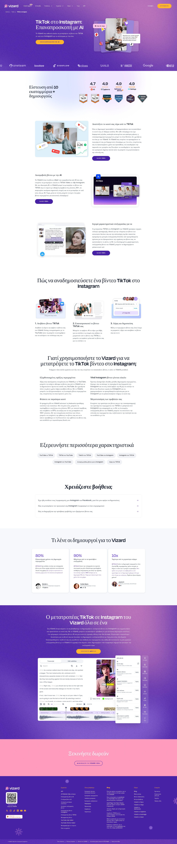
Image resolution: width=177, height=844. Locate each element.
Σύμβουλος (88, 809)
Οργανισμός (88, 811)
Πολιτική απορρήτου (71, 841)
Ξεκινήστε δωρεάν (88, 651)
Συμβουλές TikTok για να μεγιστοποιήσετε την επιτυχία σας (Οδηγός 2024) (116, 815)
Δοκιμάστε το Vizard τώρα (88, 763)
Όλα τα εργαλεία (65, 828)
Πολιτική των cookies (82, 841)
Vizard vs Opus (139, 802)
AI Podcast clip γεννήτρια (68, 794)
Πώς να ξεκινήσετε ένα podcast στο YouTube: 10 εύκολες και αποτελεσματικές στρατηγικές (115, 799)
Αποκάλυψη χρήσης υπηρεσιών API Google (99, 841)
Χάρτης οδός (158, 801)
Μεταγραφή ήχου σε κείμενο (68, 825)
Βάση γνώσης (137, 794)
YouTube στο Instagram (105, 455)
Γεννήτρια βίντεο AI (66, 799)
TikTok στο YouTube (66, 455)
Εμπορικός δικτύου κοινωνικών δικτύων (90, 792)
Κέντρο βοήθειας (138, 799)
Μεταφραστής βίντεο (66, 817)
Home (7, 12)
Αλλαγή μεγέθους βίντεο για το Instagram (90, 462)
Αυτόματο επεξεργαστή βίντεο (67, 807)
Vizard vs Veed (138, 817)
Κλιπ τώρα (101, 158)
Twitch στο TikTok (85, 455)
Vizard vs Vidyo (139, 804)
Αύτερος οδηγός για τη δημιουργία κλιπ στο (116, 809)
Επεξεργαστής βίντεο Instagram (66, 811)
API (62, 791)
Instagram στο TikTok (126, 455)
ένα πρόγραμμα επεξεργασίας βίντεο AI (61, 634)
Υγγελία (157, 798)
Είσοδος (150, 6)
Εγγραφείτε (164, 6)
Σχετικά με (157, 791)
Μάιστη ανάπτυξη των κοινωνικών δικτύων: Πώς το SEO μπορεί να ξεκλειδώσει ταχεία (116, 820)
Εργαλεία (63, 787)
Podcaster (88, 803)
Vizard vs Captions (140, 811)
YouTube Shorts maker (68, 823)
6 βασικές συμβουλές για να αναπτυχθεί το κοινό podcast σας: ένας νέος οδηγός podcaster (116, 826)
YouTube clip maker (67, 820)
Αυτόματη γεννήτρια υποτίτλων (66, 803)
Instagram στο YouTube (63, 462)
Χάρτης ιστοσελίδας (116, 841)
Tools (12, 12)
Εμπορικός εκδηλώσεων (91, 801)
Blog (135, 791)
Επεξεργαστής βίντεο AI (67, 796)
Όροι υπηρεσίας (60, 841)
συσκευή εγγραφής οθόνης (89, 634)
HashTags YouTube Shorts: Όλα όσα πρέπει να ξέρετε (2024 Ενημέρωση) (115, 804)
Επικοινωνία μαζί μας (158, 794)
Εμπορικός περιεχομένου (91, 795)
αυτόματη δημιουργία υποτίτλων (118, 631)
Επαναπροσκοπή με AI (50, 42)
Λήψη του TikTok (114, 462)
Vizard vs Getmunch (137, 808)
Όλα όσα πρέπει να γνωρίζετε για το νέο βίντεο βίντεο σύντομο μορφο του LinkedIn (116, 793)
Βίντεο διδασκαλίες (139, 796)
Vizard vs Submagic (140, 814)
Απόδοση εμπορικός (90, 798)
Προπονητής (88, 806)
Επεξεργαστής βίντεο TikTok (68, 815)
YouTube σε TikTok (46, 455)
